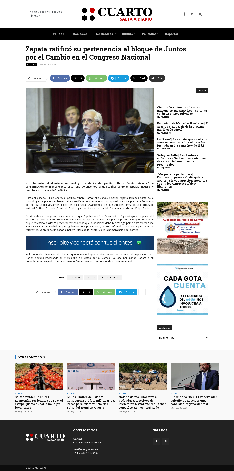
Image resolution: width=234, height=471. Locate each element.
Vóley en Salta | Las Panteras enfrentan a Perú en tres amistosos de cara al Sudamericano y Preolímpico (181, 159)
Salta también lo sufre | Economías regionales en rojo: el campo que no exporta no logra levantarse (39, 402)
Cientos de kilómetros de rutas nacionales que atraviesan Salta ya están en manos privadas (182, 110)
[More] (142, 292)
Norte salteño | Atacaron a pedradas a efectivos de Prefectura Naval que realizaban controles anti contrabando (143, 402)
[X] (192, 14)
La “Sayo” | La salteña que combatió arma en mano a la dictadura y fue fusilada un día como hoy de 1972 (182, 142)
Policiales (165, 132)
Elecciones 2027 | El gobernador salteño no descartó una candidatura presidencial (194, 400)
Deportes (165, 167)
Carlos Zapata (75, 277)
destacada (90, 277)
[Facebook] (184, 14)
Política (31, 64)
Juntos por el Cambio (110, 277)
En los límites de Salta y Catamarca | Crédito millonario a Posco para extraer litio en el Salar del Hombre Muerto (91, 402)
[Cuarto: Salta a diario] (117, 14)
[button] (200, 14)
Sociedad (165, 148)
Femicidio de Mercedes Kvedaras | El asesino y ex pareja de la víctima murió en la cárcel (182, 126)
